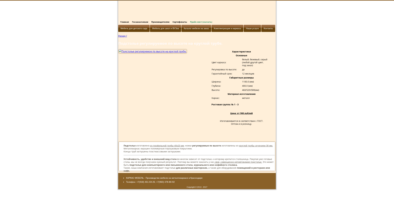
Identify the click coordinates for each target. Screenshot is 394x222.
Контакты (268, 28)
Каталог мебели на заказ (196, 28)
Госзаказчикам (140, 22)
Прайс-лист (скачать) (201, 22)
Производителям (160, 22)
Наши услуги (252, 28)
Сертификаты (180, 22)
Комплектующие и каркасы (227, 28)
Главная (124, 22)
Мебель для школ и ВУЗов (165, 28)
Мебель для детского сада (134, 28)
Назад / (122, 36)
